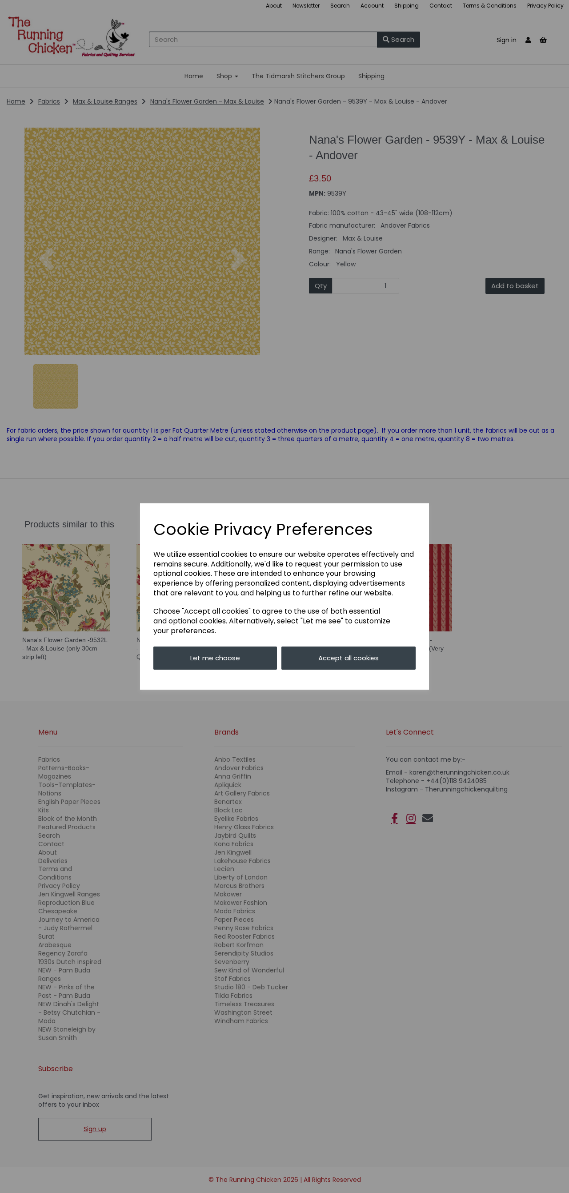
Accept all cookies (348, 658)
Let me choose (215, 658)
